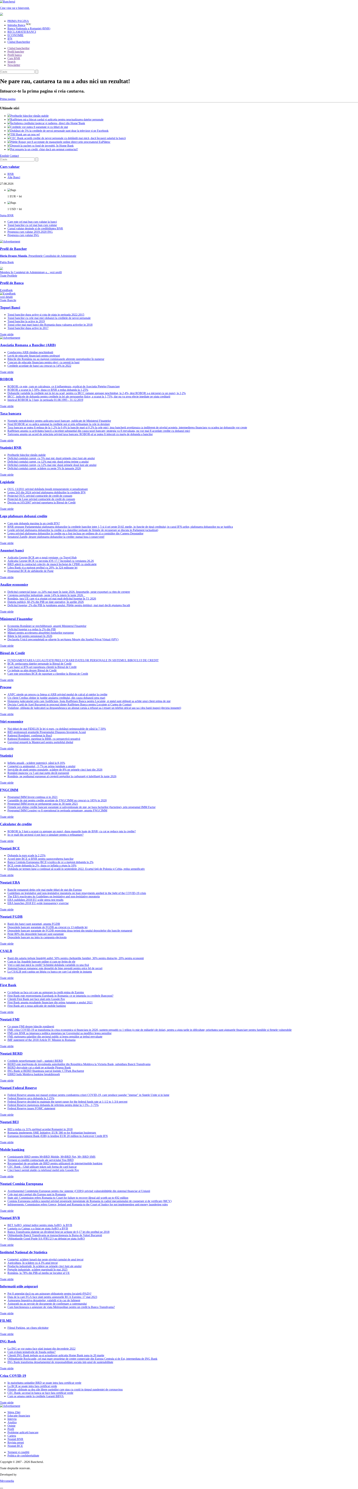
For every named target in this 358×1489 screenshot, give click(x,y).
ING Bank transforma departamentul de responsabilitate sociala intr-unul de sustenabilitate (60, 1362)
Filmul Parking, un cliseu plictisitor (27, 1327)
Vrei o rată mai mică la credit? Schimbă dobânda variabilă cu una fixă (48, 964)
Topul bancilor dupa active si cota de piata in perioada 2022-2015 (45, 314)
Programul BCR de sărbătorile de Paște (30, 571)
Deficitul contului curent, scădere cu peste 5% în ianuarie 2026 (44, 468)
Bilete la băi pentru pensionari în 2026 (29, 636)
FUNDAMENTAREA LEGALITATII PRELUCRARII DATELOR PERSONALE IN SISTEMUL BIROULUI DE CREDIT (83, 660)
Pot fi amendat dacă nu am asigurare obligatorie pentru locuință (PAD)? (49, 1293)
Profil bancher (15, 51)
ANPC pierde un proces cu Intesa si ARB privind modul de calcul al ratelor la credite (57, 694)
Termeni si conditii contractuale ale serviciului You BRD (40, 1160)
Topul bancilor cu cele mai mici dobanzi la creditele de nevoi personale (49, 318)
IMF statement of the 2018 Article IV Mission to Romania (41, 1039)
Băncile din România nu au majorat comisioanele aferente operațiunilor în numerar (55, 359)
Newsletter (13, 65)
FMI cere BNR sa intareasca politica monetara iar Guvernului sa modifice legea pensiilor (59, 1033)
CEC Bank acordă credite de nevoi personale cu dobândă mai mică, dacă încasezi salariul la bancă (68, 138)
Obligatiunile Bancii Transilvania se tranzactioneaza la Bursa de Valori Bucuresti (54, 1235)
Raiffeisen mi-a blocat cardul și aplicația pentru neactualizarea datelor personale (56, 119)
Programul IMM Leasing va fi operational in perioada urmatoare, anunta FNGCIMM (57, 810)
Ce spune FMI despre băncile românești (30, 1026)
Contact (14, 155)
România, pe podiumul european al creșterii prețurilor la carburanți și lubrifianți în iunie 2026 (61, 776)
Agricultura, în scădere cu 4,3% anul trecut (32, 1262)
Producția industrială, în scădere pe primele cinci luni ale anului (44, 1266)
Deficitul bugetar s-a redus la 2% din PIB (31, 629)
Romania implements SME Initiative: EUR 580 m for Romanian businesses (51, 1132)
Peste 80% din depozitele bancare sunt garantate (35, 934)
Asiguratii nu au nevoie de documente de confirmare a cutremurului (47, 1303)
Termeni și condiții (18, 1452)
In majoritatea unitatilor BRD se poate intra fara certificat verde (44, 1382)
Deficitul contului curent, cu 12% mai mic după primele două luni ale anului (51, 465)
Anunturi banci (12, 550)
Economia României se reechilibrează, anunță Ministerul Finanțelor (46, 626)
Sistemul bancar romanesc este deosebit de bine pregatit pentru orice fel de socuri (54, 968)
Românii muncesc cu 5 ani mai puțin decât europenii (38, 773)
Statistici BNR (10, 448)
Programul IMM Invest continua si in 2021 (32, 797)
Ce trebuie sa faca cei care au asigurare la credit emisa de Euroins (45, 992)
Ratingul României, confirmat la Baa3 (29, 735)
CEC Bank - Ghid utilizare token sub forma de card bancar (42, 1166)
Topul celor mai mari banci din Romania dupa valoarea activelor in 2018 (49, 324)
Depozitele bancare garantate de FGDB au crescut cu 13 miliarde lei (47, 927)
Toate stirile (7, 334)
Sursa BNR (7, 215)
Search (11, 61)
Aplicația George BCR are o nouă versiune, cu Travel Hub (42, 557)
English (4, 155)
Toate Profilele (8, 275)
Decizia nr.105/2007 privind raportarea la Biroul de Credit (41, 502)
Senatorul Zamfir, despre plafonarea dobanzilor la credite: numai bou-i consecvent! (55, 536)
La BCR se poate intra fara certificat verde (32, 1386)
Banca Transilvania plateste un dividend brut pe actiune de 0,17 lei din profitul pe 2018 (58, 1231)
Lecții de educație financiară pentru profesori (33, 355)
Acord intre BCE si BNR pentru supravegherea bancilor (40, 858)
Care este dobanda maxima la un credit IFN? (33, 523)
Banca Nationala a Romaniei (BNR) (28, 28)
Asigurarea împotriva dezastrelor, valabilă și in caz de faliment (43, 1300)
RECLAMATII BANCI (21, 31)
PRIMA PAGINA (18, 21)
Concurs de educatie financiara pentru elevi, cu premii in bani (43, 362)
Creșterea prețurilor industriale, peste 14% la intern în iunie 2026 (46, 595)
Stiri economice (11, 721)
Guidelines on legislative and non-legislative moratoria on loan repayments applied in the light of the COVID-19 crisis (76, 893)
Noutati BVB (10, 1218)
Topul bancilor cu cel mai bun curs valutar (32, 225)
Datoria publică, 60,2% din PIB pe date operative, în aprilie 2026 (45, 601)
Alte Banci (13, 177)
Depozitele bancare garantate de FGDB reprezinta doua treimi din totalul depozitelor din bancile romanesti (69, 930)
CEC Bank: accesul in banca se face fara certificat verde (40, 1392)
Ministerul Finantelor (16, 619)
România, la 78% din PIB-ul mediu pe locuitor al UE (38, 1272)
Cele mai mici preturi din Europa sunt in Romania (36, 1194)
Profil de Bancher (13, 249)
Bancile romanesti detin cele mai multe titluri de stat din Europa (44, 889)
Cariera (11, 1435)
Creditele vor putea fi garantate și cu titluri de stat (39, 127)
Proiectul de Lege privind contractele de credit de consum (41, 499)
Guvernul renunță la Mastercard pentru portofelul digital (40, 742)
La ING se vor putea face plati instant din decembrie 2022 (41, 1348)
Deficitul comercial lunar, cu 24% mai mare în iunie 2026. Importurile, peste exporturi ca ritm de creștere (68, 591)
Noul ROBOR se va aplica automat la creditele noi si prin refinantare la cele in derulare (58, 424)
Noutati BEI (9, 1122)
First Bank (8, 985)
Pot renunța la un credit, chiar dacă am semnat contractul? (44, 149)
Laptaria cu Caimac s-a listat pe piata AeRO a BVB (37, 1228)
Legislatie (7, 482)
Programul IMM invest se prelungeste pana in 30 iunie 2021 (42, 803)
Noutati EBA (10, 882)
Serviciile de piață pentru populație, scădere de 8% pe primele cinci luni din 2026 (54, 769)
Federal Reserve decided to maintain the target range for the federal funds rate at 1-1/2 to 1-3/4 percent (67, 1101)
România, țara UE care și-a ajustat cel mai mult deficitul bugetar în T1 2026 (51, 598)
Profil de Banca (12, 283)
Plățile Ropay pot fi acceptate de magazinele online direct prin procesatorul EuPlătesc (60, 141)
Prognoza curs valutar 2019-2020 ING (30, 231)
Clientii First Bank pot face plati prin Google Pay (36, 999)
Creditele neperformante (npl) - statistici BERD (35, 1060)
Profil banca (14, 55)
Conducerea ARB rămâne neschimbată (30, 352)
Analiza (12, 1422)
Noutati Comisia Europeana (21, 1184)
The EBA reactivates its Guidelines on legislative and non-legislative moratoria (53, 896)
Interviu (12, 1419)
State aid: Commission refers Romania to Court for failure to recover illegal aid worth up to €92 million (67, 1197)
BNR (10, 174)
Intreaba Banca (16, 25)
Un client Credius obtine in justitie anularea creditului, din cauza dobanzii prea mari (56, 697)
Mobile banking (12, 1150)
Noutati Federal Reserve (18, 1088)
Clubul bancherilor (18, 48)
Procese (5, 687)
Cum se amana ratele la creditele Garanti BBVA (35, 1396)
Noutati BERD (11, 1053)
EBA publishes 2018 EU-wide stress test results (35, 899)
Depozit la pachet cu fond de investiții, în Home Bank (42, 145)
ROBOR (6, 379)
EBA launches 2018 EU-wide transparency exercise (38, 903)
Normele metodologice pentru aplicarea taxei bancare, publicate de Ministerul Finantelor (59, 420)
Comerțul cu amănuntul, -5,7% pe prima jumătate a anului (41, 766)
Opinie (11, 1425)
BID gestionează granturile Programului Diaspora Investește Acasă (46, 732)
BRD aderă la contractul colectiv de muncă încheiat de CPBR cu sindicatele (52, 564)
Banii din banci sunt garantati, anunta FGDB (33, 923)
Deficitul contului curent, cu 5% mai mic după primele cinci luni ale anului (51, 458)
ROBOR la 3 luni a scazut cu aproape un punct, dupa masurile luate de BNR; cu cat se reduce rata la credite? (71, 831)
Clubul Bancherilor (18, 41)
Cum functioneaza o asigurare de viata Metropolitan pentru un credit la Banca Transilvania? (61, 1307)
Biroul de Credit (12, 653)
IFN (9, 38)
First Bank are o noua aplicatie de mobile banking (36, 1005)
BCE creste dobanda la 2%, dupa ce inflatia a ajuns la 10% (41, 865)
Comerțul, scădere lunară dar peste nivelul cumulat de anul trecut (45, 1259)
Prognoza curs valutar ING (23, 235)
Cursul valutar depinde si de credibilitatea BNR (35, 228)
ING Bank (8, 1341)
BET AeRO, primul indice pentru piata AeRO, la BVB (39, 1225)
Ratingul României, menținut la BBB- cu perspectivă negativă (43, 738)
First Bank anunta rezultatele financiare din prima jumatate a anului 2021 (50, 1002)
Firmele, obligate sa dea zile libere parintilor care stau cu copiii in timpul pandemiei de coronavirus (65, 1389)
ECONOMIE (15, 35)
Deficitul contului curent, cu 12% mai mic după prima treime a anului (48, 461)
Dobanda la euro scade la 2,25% (26, 855)
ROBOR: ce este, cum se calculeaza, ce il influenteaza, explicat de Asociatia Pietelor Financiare (63, 386)
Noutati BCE (10, 848)
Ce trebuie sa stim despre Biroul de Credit (31, 670)
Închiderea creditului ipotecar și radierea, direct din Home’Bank (47, 123)
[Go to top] (1, 1488)
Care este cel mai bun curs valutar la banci (32, 221)
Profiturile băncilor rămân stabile (29, 115)
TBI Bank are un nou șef (25, 134)
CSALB (6, 951)
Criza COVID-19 (13, 1376)
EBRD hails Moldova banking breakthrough (33, 1074)
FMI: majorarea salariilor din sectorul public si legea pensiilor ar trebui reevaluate (54, 1036)
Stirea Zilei (13, 1412)
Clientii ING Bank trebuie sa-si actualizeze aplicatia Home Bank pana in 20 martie (55, 1355)
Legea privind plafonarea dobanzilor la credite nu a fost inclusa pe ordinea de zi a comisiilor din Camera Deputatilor (75, 533)
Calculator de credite (16, 824)
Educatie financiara (18, 1415)
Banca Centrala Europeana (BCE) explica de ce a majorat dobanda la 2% (50, 862)
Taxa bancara (10, 413)
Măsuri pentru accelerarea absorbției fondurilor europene (40, 632)
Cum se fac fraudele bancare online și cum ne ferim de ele (41, 961)
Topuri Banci (10, 307)
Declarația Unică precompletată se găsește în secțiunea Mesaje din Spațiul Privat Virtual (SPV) (62, 639)
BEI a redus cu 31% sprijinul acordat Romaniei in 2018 (40, 1129)
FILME (6, 1321)
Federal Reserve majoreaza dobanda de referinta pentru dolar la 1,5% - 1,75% (53, 1105)
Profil (10, 1429)
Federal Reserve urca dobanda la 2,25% (30, 1098)
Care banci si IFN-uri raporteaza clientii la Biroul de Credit (41, 667)
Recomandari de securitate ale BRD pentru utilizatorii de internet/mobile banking (54, 1163)
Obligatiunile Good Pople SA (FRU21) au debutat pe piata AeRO (46, 1238)
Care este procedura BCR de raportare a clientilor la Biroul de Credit (47, 673)
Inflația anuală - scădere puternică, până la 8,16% (36, 762)
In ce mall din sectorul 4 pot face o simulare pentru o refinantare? (45, 834)
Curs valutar (10, 167)
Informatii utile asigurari (19, 1286)
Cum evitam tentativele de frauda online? (31, 1352)
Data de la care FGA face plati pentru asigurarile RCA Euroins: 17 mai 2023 (52, 1297)
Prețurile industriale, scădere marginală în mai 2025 (37, 1269)
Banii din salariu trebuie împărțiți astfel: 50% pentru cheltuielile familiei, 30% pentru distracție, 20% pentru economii (75, 958)
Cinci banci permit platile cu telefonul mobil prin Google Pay (43, 1170)
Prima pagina (7, 99)
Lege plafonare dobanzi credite (23, 516)
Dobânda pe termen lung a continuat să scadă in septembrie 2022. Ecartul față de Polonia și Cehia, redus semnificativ (76, 868)
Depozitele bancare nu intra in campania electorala (37, 937)
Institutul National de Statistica (23, 1252)
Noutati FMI (9, 1019)
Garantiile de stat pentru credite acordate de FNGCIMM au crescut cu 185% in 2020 (57, 800)
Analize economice (14, 584)
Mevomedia (7, 1480)
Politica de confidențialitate (23, 1455)
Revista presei (15, 1442)
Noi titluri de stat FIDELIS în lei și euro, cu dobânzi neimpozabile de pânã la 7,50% (56, 728)
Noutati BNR (15, 1439)
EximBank (6, 293)
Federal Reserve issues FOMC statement (31, 1108)
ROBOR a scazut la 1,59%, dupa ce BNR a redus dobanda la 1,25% (47, 389)
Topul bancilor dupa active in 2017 (27, 328)
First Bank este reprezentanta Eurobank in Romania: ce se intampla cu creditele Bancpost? (60, 995)
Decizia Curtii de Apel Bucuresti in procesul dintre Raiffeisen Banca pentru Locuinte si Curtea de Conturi (69, 704)
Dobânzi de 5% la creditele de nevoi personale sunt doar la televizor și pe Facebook (59, 130)
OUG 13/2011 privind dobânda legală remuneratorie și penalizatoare (47, 489)
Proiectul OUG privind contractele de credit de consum (39, 495)
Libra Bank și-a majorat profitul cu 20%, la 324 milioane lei (42, 567)
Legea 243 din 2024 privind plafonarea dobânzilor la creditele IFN (46, 492)
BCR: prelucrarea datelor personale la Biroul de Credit (39, 663)
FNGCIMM (9, 790)
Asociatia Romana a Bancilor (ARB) (28, 345)
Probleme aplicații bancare (22, 1432)
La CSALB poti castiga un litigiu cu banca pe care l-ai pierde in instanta (49, 971)
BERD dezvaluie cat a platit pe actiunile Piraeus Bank (39, 1067)
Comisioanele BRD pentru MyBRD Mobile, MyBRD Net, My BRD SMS (51, 1156)
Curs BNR (13, 58)
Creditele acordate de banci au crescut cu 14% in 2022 (39, 365)
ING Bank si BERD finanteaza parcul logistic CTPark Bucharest (45, 1070)
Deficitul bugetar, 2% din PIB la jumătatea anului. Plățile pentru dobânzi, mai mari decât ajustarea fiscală (68, 605)
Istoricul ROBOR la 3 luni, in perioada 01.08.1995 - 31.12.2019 (45, 399)
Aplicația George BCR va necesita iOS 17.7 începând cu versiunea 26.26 (50, 560)
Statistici (6, 756)
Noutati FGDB (11, 917)
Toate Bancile (8, 300)
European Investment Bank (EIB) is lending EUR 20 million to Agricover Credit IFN (57, 1136)
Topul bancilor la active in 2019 (26, 321)
